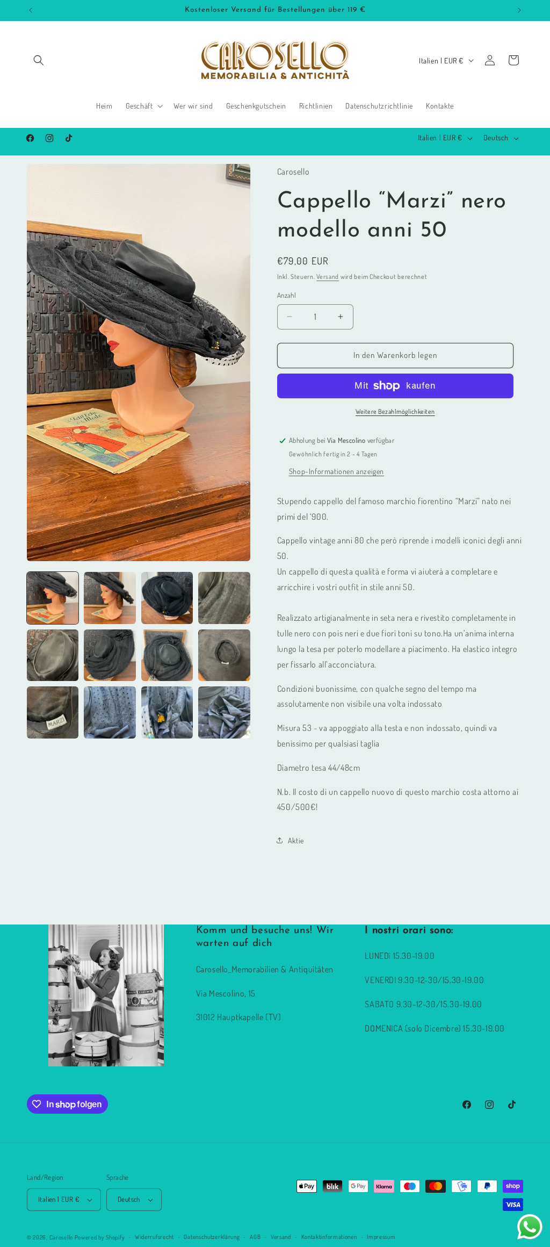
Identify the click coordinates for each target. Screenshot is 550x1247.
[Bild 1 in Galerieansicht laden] (52, 598)
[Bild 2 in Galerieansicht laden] (109, 598)
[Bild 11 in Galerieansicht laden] (167, 712)
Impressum (381, 1237)
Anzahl (286, 295)
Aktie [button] (296, 840)
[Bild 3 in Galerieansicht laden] (167, 598)
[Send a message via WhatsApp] (530, 1227)
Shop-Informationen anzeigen (336, 471)
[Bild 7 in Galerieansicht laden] (167, 655)
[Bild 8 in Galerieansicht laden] (224, 655)
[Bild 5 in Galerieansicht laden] (52, 655)
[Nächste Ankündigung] (519, 10)
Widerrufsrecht (154, 1237)
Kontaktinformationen (329, 1237)
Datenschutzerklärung (212, 1237)
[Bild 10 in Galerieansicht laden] (109, 712)
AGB (255, 1237)
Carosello (61, 1237)
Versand (327, 277)
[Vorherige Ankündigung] (30, 10)
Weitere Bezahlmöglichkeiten (395, 411)
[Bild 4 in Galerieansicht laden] (224, 598)
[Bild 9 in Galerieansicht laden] (52, 712)
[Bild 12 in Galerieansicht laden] (224, 712)
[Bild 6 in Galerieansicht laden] (109, 655)
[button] (38, 60)
